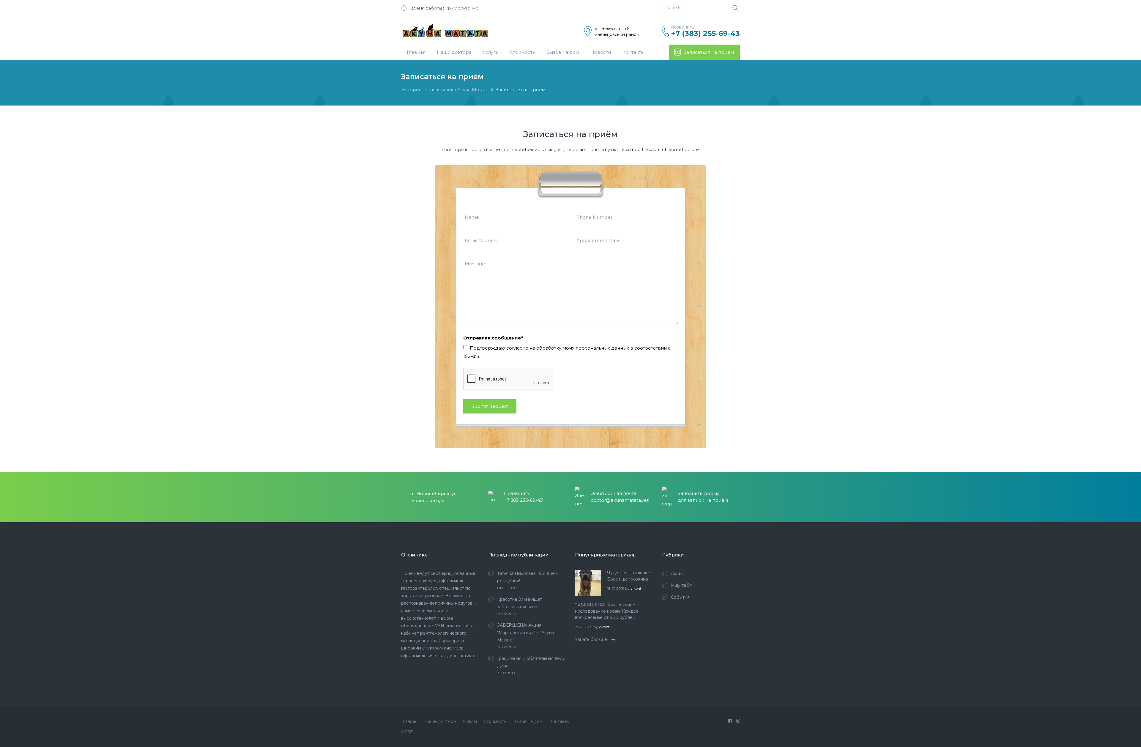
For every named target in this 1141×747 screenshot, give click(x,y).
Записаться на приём (709, 52)
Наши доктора (454, 52)
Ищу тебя (681, 585)
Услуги (491, 52)
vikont (636, 588)
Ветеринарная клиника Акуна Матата (444, 89)
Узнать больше (591, 639)
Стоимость (522, 52)
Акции (677, 573)
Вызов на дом (562, 52)
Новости (600, 52)
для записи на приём (703, 500)
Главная (416, 52)
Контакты (633, 52)
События (680, 597)
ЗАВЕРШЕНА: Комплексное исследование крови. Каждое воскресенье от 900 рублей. (607, 611)
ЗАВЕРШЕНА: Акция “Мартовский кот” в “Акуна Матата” (525, 632)
